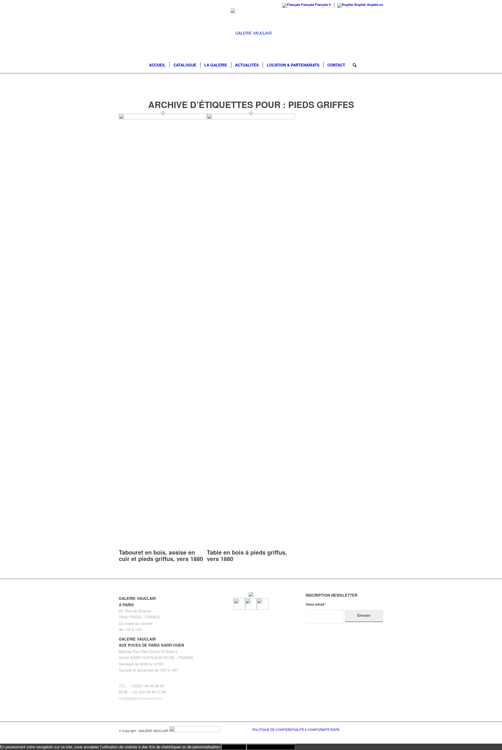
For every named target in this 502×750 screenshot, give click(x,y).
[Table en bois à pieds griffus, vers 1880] (251, 117)
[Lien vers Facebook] (361, 729)
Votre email (316, 604)
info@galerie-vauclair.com (140, 698)
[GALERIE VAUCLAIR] (251, 33)
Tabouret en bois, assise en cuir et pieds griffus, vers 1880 (161, 555)
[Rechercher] (352, 65)
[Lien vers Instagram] (370, 729)
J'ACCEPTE (233, 747)
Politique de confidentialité (271, 747)
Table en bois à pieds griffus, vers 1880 (247, 555)
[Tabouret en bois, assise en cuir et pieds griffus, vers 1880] (163, 117)
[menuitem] (157, 65)
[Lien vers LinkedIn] (378, 729)
